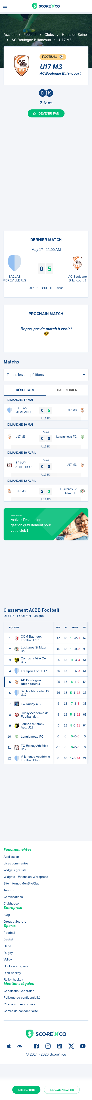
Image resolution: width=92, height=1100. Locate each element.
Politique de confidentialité (22, 997)
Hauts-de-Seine (74, 35)
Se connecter (62, 1090)
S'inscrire (26, 1090)
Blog (7, 915)
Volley (8, 959)
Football (29, 35)
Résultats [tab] (25, 390)
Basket (8, 939)
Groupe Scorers (15, 921)
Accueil (9, 35)
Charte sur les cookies (19, 1004)
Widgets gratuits (15, 870)
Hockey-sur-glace (16, 966)
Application (11, 856)
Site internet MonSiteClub (22, 883)
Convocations (13, 897)
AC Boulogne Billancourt (31, 40)
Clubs (49, 35)
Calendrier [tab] (67, 390)
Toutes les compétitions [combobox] (25, 375)
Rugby (8, 952)
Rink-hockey (12, 973)
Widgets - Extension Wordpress (26, 876)
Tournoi (9, 890)
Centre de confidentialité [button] (21, 1011)
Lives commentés (16, 863)
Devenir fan (48, 113)
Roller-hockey (13, 979)
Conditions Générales (19, 991)
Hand (7, 946)
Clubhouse (11, 903)
